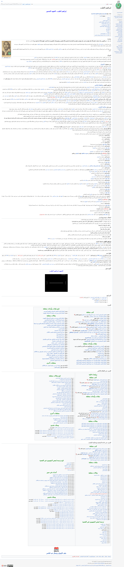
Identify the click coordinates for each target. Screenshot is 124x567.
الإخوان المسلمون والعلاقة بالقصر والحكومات (94, 349)
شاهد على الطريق (75, 556)
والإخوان (92, 178)
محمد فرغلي (102, 527)
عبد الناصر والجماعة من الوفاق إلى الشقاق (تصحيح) (53, 358)
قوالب (105, 556)
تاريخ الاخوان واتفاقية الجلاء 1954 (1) (67, 512)
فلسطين (42, 89)
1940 (55, 255)
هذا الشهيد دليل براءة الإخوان (101, 519)
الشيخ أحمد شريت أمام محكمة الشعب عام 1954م (59, 477)
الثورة (56, 95)
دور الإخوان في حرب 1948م (102, 404)
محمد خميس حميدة (103, 534)
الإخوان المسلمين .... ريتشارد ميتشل (98, 335)
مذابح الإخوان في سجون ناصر (101, 451)
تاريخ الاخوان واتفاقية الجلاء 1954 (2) (67, 514)
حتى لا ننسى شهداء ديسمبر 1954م (101, 515)
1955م (93, 298)
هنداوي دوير (104, 531)
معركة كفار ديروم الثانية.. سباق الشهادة (64, 395)
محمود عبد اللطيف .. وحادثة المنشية (100, 475)
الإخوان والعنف (104, 411)
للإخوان (44, 102)
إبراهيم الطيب (57, 367)
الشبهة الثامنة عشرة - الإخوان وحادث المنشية (99, 492)
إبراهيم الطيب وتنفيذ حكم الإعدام (62, 484)
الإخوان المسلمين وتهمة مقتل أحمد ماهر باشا (99, 414)
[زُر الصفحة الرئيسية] (118, 5)
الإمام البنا (101, 44)
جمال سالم (57, 97)
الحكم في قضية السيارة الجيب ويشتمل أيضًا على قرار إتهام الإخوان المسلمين (57, 408)
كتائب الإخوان (104, 436)
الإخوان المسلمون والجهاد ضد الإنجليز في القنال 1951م (61, 382)
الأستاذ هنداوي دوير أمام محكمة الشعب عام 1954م (59, 479)
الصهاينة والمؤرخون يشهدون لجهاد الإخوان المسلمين (53, 346)
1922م (56, 57)
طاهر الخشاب (74, 255)
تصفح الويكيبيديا (92, 556)
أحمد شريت (105, 535)
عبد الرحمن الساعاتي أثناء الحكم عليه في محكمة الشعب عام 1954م (55, 494)
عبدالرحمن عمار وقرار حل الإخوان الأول (60, 422)
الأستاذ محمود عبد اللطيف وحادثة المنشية (60, 474)
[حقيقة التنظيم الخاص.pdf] (96, 334)
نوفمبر (106, 121)
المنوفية (85, 57)
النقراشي (93, 90)
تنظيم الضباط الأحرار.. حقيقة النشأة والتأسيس (54, 320)
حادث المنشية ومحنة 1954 (102, 489)
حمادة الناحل (104, 153)
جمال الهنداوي (42, 214)
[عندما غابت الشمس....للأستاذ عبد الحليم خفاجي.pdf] (87, 328)
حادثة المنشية (51, 49)
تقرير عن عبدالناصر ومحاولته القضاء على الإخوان (53, 327)
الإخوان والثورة (101, 355)
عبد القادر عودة (29, 61)
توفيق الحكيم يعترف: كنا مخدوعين (101, 512)
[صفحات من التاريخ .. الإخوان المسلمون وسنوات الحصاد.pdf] (70, 327)
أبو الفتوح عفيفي (90, 323)
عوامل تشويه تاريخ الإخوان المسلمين (100, 434)
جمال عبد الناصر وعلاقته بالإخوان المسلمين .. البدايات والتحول (96, 495)
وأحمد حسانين (69, 93)
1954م (47, 49)
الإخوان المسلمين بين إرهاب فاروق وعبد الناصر (98, 460)
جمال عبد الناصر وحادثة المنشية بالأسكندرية (97, 330)
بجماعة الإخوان (97, 87)
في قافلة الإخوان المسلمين (95, 297)
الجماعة (84, 82)
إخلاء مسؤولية (78, 565)
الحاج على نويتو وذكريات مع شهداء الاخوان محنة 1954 (64, 509)
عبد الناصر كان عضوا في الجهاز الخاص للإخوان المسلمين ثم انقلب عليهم (94, 439)
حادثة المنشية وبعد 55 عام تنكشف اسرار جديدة (98, 493)
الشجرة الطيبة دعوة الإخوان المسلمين (96, 348)
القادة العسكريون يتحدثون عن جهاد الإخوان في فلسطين (61, 402)
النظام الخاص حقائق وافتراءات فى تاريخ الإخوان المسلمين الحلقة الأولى (91, 360)
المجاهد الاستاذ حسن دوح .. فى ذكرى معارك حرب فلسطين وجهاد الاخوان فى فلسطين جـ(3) (57, 433)
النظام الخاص (94, 89)
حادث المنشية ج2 (104, 498)
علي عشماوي (86, 382)
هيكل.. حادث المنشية (103, 500)
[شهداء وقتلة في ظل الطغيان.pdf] (87, 325)
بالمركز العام (40, 255)
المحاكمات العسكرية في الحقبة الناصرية (55, 348)
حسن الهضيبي (81, 92)
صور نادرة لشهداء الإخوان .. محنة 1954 (67, 502)
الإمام (55, 73)
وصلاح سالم (53, 97)
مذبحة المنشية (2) (60, 335)
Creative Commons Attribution (99, 563)
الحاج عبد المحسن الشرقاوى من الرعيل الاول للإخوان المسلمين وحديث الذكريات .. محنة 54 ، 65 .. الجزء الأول (54, 499)
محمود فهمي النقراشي (65, 78)
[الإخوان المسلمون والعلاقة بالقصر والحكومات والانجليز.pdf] (89, 415)
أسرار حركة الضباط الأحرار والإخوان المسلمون (96, 339)
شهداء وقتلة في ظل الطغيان (100, 325)
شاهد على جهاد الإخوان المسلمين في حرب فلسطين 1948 (96, 389)
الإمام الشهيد (86, 73)
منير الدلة (69, 469)
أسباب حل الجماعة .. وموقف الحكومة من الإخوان (53, 321)
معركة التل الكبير (68, 383)
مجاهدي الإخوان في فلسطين (62, 421)
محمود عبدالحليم (90, 394)
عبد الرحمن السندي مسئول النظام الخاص (63, 378)
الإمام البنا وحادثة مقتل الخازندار (65, 379)
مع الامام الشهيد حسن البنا (102, 384)
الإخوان (102, 64)
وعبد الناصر (61, 99)
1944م (60, 61)
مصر (110, 90)
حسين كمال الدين (103, 541)
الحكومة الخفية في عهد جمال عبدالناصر (97, 316)
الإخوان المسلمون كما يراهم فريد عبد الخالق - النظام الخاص (96, 437)
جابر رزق (94, 451)
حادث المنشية (95, 109)
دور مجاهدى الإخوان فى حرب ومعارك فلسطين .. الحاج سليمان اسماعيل (60, 436)
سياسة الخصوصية (108, 565)
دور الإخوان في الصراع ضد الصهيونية (56, 356)
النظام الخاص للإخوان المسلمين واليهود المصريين (54, 311)
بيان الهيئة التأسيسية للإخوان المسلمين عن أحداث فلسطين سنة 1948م (49, 351)
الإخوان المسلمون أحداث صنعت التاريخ (98, 314)
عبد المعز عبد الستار (103, 537)
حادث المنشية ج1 (104, 496)
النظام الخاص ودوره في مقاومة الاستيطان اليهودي (54, 313)
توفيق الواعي (83, 385)
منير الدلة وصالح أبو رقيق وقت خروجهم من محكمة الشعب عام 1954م (55, 490)
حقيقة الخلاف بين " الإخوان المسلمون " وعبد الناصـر (95, 321)
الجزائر (98, 156)
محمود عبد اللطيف (84, 153)
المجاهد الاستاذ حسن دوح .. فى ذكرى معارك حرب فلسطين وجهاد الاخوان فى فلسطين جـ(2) (57, 431)
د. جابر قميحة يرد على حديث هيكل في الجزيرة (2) (98, 508)
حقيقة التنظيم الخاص (101, 334)
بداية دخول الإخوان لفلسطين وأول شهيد (64, 392)
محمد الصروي (88, 337)
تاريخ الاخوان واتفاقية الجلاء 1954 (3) (67, 515)
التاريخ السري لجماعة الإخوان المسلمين (100, 382)
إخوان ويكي (104, 13)
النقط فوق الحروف (102, 320)
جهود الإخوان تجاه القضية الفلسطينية (100, 405)
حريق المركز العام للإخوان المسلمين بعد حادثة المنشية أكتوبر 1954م (55, 493)
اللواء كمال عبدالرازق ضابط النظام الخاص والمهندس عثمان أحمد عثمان (55, 415)
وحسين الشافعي (59, 119)
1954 (102, 121)
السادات (85, 118)
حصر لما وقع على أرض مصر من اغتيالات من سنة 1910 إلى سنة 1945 (94, 418)
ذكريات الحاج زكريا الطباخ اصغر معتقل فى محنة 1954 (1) (63, 504)
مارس (91, 100)
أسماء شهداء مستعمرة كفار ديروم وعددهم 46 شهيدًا (61, 396)
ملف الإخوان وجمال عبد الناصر (56, 553)
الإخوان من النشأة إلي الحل (98, 346)
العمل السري (61, 328)
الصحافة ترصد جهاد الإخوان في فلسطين (55, 344)
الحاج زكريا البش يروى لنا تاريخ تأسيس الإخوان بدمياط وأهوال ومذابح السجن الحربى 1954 (58, 518)
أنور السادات (91, 118)
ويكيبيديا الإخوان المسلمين (96, 13)
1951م (66, 92)
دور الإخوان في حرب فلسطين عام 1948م (55, 355)
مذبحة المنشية (101, 353)
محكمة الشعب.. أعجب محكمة (57, 342)
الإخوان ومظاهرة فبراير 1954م (101, 503)
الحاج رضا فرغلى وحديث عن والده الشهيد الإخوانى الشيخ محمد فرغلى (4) (60, 528)
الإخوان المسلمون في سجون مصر (99, 337)
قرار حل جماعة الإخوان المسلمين (57, 360)
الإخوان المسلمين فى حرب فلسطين (98, 341)
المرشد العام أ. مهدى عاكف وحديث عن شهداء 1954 (64, 511)
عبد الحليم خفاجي (92, 328)
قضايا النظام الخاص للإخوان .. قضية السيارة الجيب (98, 430)
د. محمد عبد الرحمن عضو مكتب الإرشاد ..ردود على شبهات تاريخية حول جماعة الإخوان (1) (58, 519)
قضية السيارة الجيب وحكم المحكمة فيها (60, 418)
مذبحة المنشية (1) (60, 334)
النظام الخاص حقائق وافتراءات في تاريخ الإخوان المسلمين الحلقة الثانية (91, 362)
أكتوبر (69, 92)
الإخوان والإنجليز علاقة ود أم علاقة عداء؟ (64, 386)
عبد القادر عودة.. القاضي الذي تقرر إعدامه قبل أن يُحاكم (97, 516)
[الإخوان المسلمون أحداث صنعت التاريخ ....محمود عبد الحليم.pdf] (74, 314)
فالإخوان (96, 99)
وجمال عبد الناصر (92, 165)
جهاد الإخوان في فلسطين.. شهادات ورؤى (55, 353)
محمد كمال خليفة (68, 468)
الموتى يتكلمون (103, 318)
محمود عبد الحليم (85, 314)
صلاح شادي (80, 327)
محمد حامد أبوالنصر (84, 452)
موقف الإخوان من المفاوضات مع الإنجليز (64, 389)
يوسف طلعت (27, 92)
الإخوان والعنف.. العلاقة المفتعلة (101, 502)
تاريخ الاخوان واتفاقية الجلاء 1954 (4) (67, 516)
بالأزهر (35, 57)
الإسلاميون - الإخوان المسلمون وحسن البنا (65, 437)
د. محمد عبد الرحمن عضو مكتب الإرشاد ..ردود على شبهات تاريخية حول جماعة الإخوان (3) (58, 522)
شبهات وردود (105, 407)
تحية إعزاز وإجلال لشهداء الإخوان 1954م (100, 513)
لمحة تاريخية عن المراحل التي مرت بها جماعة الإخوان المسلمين (92, 332)
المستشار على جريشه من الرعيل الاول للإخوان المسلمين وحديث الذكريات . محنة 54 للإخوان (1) (56, 506)
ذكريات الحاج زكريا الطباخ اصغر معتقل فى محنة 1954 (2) (63, 505)
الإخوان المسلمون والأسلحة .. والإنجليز (64, 388)
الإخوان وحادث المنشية (59, 330)
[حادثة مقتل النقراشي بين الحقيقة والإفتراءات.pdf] (90, 413)
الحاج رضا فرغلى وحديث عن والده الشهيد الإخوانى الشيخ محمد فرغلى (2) (60, 525)
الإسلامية (53, 59)
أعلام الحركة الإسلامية (84, 556)
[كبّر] (2, 57)
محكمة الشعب (102, 107)
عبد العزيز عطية (104, 538)
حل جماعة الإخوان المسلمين (93, 258)
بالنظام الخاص (76, 76)
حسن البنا (52, 69)
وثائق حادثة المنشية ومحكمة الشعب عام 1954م (98, 466)
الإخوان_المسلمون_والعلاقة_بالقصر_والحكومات (98, 415)
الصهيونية (85, 201)
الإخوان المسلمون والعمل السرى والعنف (55, 325)
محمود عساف (94, 384)
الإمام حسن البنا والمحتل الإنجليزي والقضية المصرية (98, 410)
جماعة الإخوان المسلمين (40, 78)
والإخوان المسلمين (57, 169)
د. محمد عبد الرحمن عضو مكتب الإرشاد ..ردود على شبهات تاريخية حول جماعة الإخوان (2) (58, 521)
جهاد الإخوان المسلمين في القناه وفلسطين (63, 398)
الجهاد (61, 196)
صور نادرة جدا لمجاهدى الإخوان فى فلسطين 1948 (64, 427)
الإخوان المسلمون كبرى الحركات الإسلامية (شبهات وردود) (97, 385)
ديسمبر (53, 238)
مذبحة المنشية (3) (60, 337)
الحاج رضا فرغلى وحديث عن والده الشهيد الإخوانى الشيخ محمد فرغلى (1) (60, 524)
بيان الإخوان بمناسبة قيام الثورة (57, 349)
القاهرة (96, 73)
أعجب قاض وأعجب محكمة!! (58, 341)
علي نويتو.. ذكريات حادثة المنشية (101, 499)
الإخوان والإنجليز (104, 403)
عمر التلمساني (104, 525)
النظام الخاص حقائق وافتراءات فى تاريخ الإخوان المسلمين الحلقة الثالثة (91, 363)
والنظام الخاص (99, 85)
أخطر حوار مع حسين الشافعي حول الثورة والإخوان (53, 339)
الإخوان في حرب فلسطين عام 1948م (60, 420)
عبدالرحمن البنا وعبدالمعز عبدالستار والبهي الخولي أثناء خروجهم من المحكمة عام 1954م (52, 480)
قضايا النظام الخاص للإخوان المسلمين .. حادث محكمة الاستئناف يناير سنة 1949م (92, 429)
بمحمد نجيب (94, 176)
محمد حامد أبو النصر (79, 321)
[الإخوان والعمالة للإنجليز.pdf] (97, 417)
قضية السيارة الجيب (103, 381)
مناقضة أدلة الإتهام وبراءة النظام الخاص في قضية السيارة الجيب (59, 409)
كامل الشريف (87, 341)
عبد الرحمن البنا (68, 467)
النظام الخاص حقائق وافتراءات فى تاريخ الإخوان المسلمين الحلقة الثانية (94, 424)
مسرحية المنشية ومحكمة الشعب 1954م (97, 358)
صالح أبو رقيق (104, 542)
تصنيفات (109, 556)
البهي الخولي (68, 464)
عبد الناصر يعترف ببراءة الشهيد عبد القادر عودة (98, 518)
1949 (7, 255)
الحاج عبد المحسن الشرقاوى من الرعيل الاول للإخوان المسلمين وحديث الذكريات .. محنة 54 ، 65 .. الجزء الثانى (54, 501)
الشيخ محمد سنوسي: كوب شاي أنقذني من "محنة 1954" (97, 509)
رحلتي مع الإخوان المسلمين (100, 323)
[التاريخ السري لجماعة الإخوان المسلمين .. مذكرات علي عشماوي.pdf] (80, 382)
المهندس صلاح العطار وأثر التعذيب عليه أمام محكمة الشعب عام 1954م (55, 488)
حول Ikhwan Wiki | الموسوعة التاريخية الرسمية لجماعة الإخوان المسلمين (93, 565)
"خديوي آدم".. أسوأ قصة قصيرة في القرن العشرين (98, 510)
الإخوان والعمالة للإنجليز (103, 417)
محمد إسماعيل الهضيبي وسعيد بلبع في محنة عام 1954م (58, 491)
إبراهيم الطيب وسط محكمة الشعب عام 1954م (59, 483)
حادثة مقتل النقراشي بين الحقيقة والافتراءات (99, 413)
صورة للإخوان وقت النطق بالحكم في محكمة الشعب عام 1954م (56, 486)
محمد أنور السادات (70, 119)
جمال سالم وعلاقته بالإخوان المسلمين (100, 490)
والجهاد (38, 44)
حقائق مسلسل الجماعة (103, 433)
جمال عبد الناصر (96, 97)
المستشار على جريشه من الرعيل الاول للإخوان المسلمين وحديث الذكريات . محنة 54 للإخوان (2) (56, 508)
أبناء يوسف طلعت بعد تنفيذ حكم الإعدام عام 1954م (58, 487)
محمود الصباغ (96, 379)
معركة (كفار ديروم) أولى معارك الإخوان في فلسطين (62, 393)
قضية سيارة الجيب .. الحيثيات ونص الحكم (99, 391)
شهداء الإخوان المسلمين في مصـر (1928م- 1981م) (62, 385)
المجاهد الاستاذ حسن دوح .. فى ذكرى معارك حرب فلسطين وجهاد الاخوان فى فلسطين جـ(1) (57, 430)
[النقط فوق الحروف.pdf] (83, 320)
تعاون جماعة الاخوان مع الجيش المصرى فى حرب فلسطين (62, 434)
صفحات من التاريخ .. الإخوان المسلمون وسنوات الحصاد (94, 327)
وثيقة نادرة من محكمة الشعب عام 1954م (51, 365)
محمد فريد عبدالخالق (73, 332)
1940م (29, 67)
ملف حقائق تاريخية (100, 351)
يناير (14, 99)
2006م (96, 302)
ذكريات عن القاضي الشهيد (102, 505)
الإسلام (100, 67)
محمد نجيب (6, 95)
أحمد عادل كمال (87, 320)
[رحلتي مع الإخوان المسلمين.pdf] (79, 323)
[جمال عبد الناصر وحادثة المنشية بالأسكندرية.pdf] (73, 330)
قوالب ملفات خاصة (100, 556)
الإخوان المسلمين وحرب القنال (101, 401)
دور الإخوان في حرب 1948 (66, 391)
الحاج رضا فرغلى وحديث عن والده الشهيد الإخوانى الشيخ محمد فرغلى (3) (60, 526)
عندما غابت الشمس (102, 328)
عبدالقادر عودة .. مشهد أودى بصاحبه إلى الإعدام (59, 481)
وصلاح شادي (85, 180)
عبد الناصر (60, 49)
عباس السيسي (104, 297)
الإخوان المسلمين (59, 69)
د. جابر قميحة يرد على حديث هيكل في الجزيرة (98, 506)
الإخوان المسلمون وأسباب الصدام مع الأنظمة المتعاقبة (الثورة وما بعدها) (49, 323)
